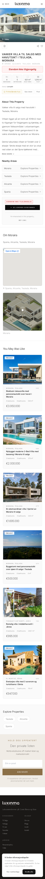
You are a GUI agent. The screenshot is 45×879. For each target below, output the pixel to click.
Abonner (22, 772)
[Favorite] (42, 46)
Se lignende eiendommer (24, 207)
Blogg (26, 824)
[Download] (4, 46)
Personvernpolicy (7, 845)
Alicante (23, 719)
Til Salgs (5, 820)
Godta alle (29, 872)
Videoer (4, 833)
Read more (7, 154)
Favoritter (5, 830)
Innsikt (26, 827)
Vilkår (4, 848)
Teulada (9, 719)
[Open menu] (41, 4)
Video (6, 39)
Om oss (26, 820)
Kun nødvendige (13, 872)
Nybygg (5, 824)
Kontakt (26, 830)
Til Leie (4, 827)
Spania (9, 726)
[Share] (38, 46)
